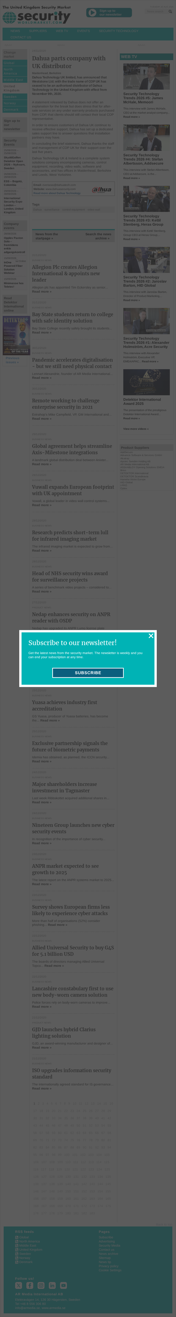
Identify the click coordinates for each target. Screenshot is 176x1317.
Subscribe (88, 673)
